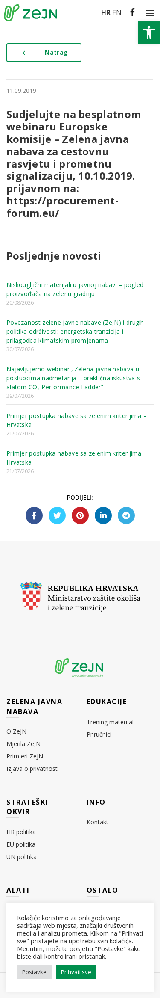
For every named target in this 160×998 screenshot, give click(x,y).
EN (117, 12)
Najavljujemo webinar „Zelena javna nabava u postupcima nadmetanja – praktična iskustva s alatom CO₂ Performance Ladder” (73, 378)
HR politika (21, 832)
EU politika (20, 844)
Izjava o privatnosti (32, 768)
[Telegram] (126, 515)
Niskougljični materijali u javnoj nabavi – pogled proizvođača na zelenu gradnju (75, 289)
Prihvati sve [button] (76, 972)
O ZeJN (16, 731)
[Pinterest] (80, 515)
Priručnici (99, 734)
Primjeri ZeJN (24, 756)
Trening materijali (111, 722)
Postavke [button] (34, 972)
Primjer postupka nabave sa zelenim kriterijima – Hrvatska (76, 420)
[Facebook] (34, 515)
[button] (149, 32)
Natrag (56, 52)
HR (106, 12)
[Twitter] (57, 515)
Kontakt (97, 822)
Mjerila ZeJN (23, 744)
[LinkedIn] (103, 515)
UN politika (21, 857)
